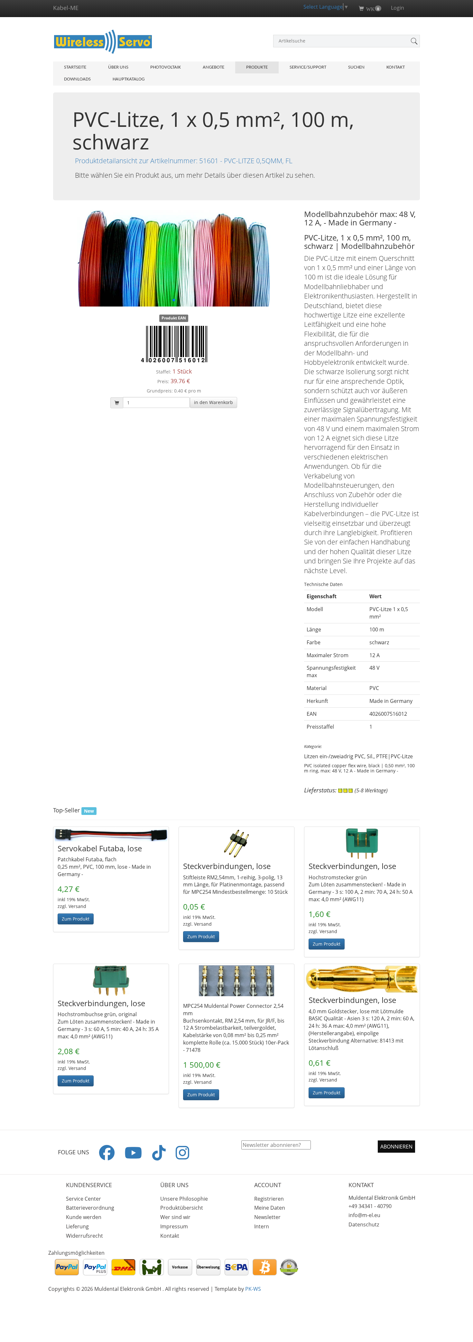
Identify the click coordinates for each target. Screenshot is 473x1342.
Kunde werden (83, 1217)
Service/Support (308, 67)
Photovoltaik (165, 67)
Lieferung (77, 1226)
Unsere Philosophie (184, 1198)
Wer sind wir (175, 1217)
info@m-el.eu (364, 1215)
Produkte (257, 67)
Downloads (77, 79)
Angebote (213, 67)
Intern (261, 1226)
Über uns (118, 67)
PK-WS (253, 1288)
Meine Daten (269, 1207)
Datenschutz (363, 1224)
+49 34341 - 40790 (370, 1206)
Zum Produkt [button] (75, 919)
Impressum (174, 1226)
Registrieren (269, 1198)
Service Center (83, 1198)
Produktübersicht (181, 1207)
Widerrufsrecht (84, 1235)
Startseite (75, 67)
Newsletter (267, 1217)
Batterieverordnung (90, 1207)
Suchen (356, 67)
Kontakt (395, 67)
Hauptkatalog (128, 79)
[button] (213, 402)
